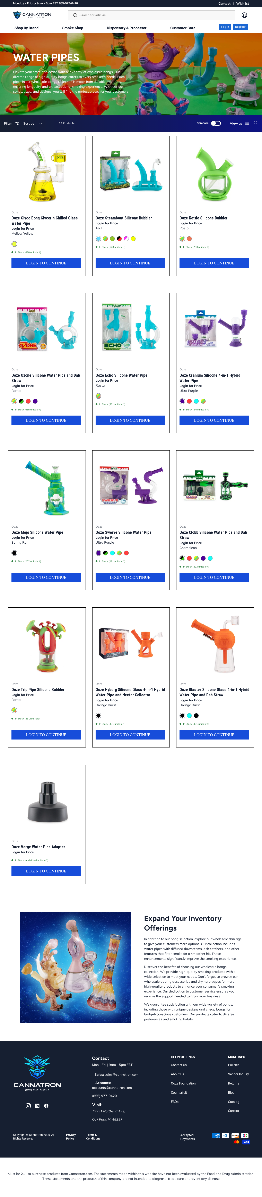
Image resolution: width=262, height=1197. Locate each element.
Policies (233, 1065)
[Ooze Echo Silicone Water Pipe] (131, 328)
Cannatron (36, 1134)
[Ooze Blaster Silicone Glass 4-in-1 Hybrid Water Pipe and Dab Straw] (215, 643)
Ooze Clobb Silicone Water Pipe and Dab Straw (213, 535)
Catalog (233, 1102)
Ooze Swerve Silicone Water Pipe (123, 532)
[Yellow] (133, 238)
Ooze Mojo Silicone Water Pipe (37, 532)
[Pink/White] (126, 238)
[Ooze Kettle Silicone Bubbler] (215, 171)
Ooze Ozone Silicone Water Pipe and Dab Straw (45, 378)
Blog (231, 1093)
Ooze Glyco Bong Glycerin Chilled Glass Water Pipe (44, 221)
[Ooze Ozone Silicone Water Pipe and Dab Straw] (46, 328)
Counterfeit (179, 1093)
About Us (177, 1074)
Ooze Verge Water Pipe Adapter (38, 846)
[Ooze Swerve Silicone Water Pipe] (131, 486)
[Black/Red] (119, 238)
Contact (224, 3)
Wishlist (242, 3)
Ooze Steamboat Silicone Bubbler (124, 218)
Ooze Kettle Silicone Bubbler (204, 218)
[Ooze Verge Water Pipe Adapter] (46, 800)
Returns (233, 1083)
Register (240, 27)
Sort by (28, 123)
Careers (233, 1111)
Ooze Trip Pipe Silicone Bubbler (37, 689)
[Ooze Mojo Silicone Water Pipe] (46, 486)
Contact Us (179, 1065)
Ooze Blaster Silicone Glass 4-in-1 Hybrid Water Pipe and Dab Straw (214, 692)
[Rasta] (105, 238)
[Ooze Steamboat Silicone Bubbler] (131, 171)
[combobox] (151, 15)
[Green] (112, 238)
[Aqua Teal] (196, 401)
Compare (203, 123)
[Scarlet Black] (196, 715)
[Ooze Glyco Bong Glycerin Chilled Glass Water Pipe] (46, 171)
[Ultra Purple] (35, 401)
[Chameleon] (21, 401)
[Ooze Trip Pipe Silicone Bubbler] (46, 643)
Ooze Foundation (183, 1083)
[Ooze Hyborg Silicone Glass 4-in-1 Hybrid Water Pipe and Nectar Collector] (131, 643)
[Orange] (189, 238)
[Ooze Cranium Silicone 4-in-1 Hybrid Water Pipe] (215, 328)
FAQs (174, 1102)
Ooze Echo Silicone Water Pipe (121, 375)
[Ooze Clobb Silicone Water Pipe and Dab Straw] (215, 486)
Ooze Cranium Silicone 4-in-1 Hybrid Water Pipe (210, 378)
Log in (225, 27)
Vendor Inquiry (238, 1074)
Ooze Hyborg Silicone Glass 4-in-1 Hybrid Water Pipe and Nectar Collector (130, 692)
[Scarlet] (28, 401)
